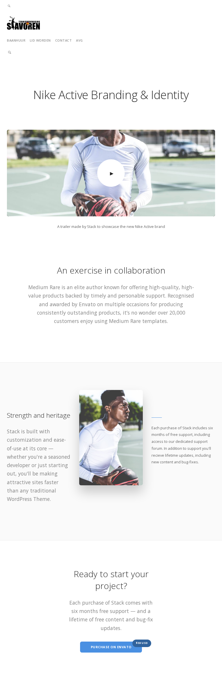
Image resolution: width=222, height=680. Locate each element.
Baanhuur (16, 40)
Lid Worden (40, 40)
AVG (79, 40)
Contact (63, 40)
